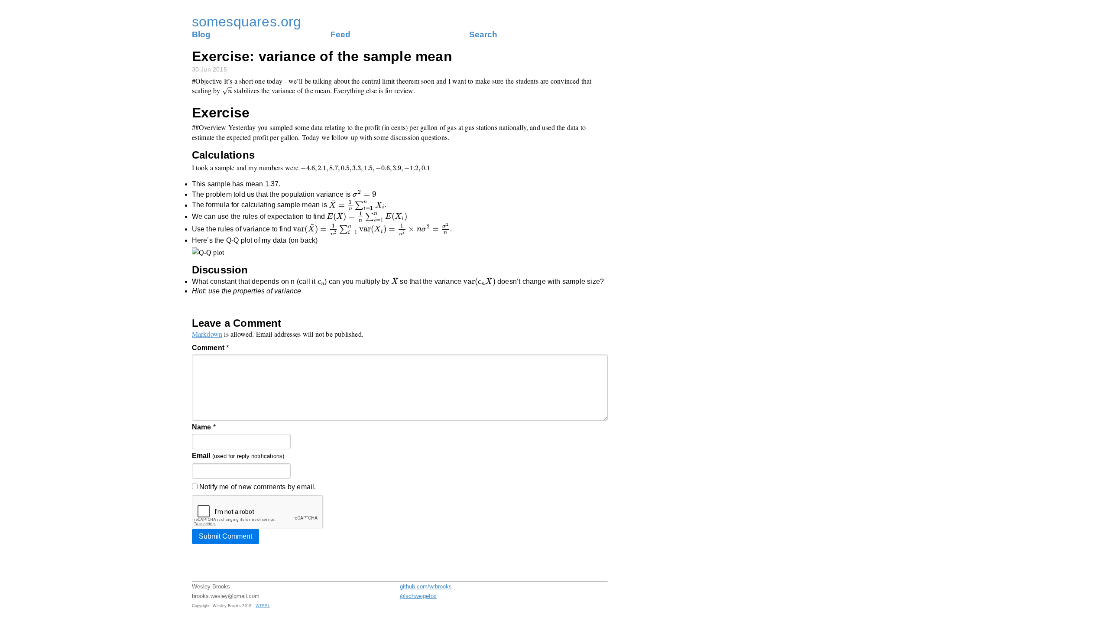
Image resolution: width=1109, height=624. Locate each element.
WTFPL (263, 606)
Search (483, 34)
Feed (340, 34)
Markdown (207, 333)
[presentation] (227, 91)
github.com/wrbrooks (426, 586)
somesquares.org (247, 21)
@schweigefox (418, 596)
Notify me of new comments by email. (257, 487)
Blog (201, 34)
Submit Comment (225, 536)
